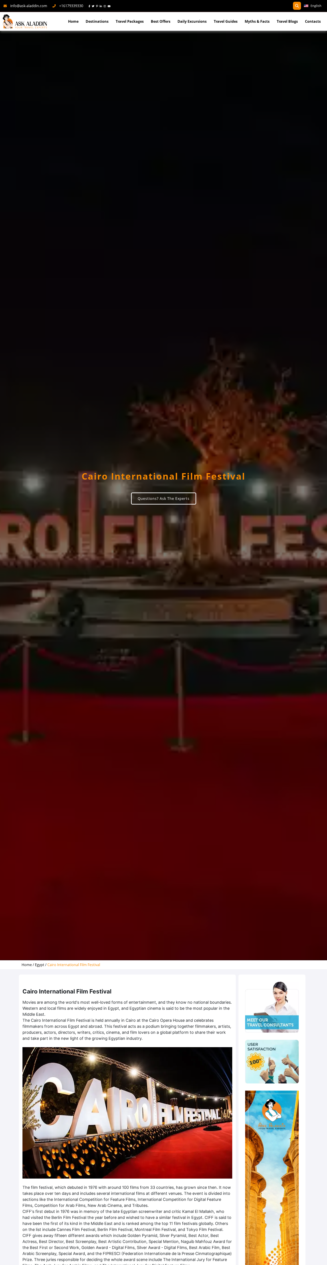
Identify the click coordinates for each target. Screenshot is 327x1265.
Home (73, 21)
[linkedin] (102, 5)
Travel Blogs (287, 21)
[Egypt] (272, 1061)
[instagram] (106, 5)
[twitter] (94, 5)
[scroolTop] (319, 1257)
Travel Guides (226, 21)
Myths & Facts (257, 21)
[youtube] (110, 5)
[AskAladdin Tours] (25, 21)
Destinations (97, 21)
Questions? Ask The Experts (164, 498)
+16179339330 (71, 5)
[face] (90, 5)
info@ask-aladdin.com (28, 5)
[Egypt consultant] (272, 1007)
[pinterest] (98, 5)
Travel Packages (130, 21)
